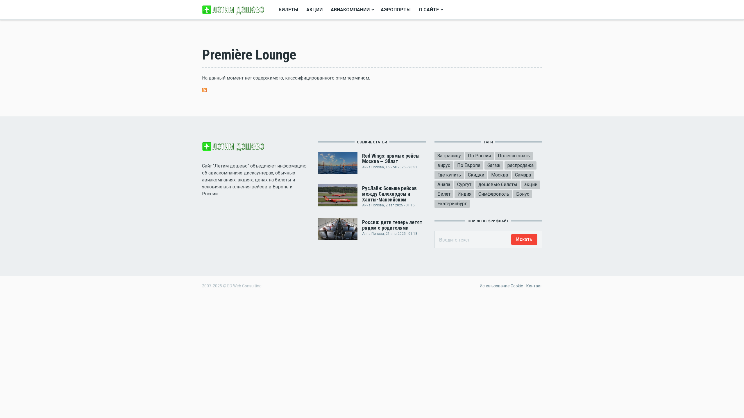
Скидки (476, 175)
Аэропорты (396, 9)
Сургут (464, 184)
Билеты (288, 9)
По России (479, 155)
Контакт (534, 286)
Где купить (449, 175)
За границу (449, 155)
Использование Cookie (501, 286)
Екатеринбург (452, 203)
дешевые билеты (497, 184)
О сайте (429, 9)
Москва (499, 175)
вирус (443, 165)
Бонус (522, 194)
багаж (493, 165)
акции (530, 184)
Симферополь (493, 194)
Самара (523, 175)
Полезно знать (514, 155)
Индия (464, 194)
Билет (443, 194)
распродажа (520, 165)
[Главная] (234, 9)
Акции (314, 9)
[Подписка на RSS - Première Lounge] (204, 89)
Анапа (443, 184)
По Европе (468, 165)
